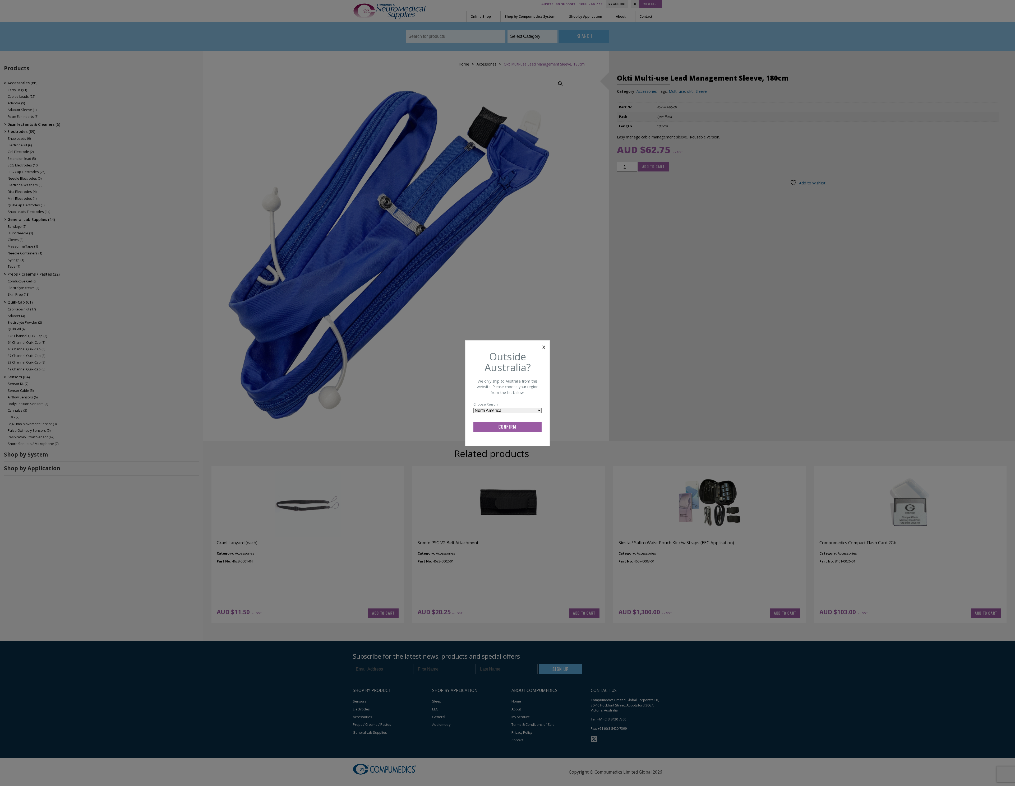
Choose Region (485, 404)
